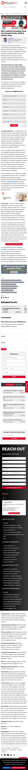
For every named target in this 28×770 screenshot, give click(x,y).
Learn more (19, 764)
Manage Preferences (18, 768)
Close (23, 40)
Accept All (6, 768)
